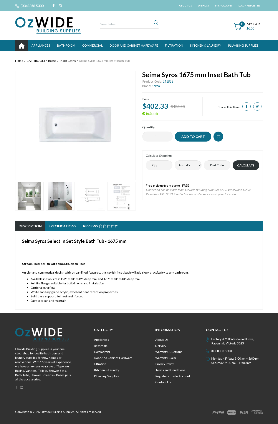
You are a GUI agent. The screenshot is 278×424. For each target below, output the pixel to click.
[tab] (30, 226)
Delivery (160, 345)
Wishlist (203, 5)
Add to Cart (193, 136)
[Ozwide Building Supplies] (48, 25)
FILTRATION (174, 45)
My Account (223, 5)
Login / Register (249, 5)
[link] (53, 5)
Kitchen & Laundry (106, 370)
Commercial (92, 45)
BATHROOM (66, 45)
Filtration (100, 364)
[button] (218, 137)
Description (30, 226)
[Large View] (29, 196)
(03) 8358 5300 (32, 5)
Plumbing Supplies (106, 376)
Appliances (101, 339)
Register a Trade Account (172, 376)
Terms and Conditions (170, 370)
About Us (185, 5)
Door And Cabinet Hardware (113, 358)
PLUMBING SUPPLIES (243, 45)
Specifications (62, 226)
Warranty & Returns (168, 352)
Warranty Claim (165, 358)
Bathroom (101, 345)
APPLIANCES (40, 45)
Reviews (91, 226)
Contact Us (163, 382)
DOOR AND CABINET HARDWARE (134, 45)
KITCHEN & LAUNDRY (205, 45)
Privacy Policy (164, 364)
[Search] (156, 23)
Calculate (246, 165)
